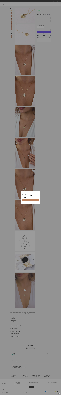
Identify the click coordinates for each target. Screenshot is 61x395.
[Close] (39, 192)
